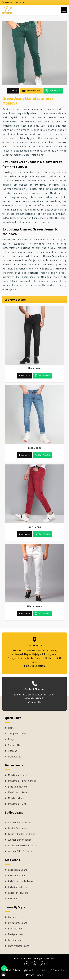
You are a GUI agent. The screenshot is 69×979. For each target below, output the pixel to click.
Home (11, 728)
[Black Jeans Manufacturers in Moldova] (34, 335)
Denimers (28, 958)
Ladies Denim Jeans (19, 828)
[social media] (26, 963)
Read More (24, 375)
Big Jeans (13, 917)
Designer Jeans (16, 934)
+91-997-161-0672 (14, 2)
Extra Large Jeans (17, 923)
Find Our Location (34, 665)
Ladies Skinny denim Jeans (22, 845)
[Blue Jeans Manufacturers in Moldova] (34, 414)
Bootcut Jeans (16, 928)
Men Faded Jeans (17, 798)
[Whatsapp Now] (4, 968)
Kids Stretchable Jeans (20, 881)
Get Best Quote (32, 90)
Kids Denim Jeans (17, 870)
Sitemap (12, 751)
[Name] (64, 10)
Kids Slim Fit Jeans (18, 893)
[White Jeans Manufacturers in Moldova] (34, 573)
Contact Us (34, 702)
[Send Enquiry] (34, 53)
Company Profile (17, 733)
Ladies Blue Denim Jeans (21, 834)
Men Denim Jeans (17, 775)
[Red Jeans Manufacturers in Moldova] (34, 493)
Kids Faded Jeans (17, 875)
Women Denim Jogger (20, 840)
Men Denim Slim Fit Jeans (22, 781)
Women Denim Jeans (19, 822)
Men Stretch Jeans (18, 792)
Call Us (13, 90)
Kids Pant (13, 898)
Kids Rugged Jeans (18, 887)
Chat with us (54, 90)
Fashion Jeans (15, 940)
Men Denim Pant (17, 804)
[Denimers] (7, 9)
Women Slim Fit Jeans (20, 851)
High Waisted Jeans (18, 946)
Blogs (11, 739)
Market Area (14, 756)
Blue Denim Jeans (17, 786)
